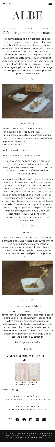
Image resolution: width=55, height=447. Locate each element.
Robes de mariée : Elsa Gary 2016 (27, 408)
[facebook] (17, 420)
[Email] (44, 420)
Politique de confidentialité (22, 435)
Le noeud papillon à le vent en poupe (27, 398)
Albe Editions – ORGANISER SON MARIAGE (31, 433)
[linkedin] (30, 420)
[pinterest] (24, 420)
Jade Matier (12, 29)
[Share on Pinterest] (17, 390)
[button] (51, 3)
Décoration (42, 29)
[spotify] (37, 420)
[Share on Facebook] (13, 390)
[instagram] (10, 420)
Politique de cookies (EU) (29, 437)
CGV (49, 437)
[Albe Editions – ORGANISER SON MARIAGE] (27, 16)
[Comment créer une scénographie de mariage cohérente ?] (27, 372)
